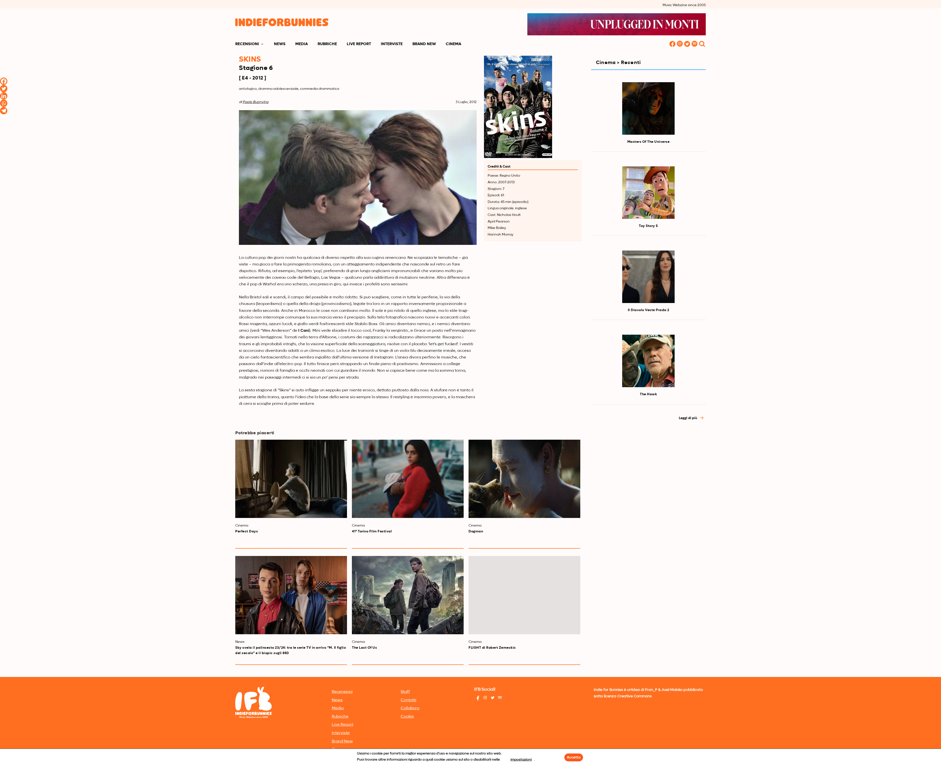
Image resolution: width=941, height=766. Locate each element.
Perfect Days (246, 531)
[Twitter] (3, 88)
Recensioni (247, 44)
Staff (405, 692)
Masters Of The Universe (648, 142)
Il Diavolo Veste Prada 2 (648, 310)
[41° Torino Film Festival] (408, 479)
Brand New (424, 44)
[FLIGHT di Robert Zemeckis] (524, 595)
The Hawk (648, 394)
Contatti (408, 700)
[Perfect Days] (291, 479)
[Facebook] (3, 81)
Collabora (410, 708)
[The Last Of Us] (408, 595)
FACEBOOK (672, 44)
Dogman (476, 531)
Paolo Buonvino (256, 102)
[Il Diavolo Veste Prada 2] (648, 277)
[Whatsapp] (3, 103)
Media (301, 44)
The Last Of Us (364, 647)
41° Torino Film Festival (372, 531)
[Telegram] (3, 110)
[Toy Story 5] (648, 192)
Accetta (574, 757)
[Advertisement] (648, 468)
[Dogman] (524, 479)
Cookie (407, 717)
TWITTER (687, 44)
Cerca (702, 44)
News (279, 44)
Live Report (359, 44)
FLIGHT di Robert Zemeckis (492, 647)
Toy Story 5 (648, 226)
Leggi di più (688, 418)
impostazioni (521, 759)
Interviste (392, 44)
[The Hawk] (648, 361)
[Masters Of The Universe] (648, 108)
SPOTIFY (694, 44)
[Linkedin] (3, 96)
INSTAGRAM (679, 44)
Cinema (453, 44)
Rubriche (327, 44)
